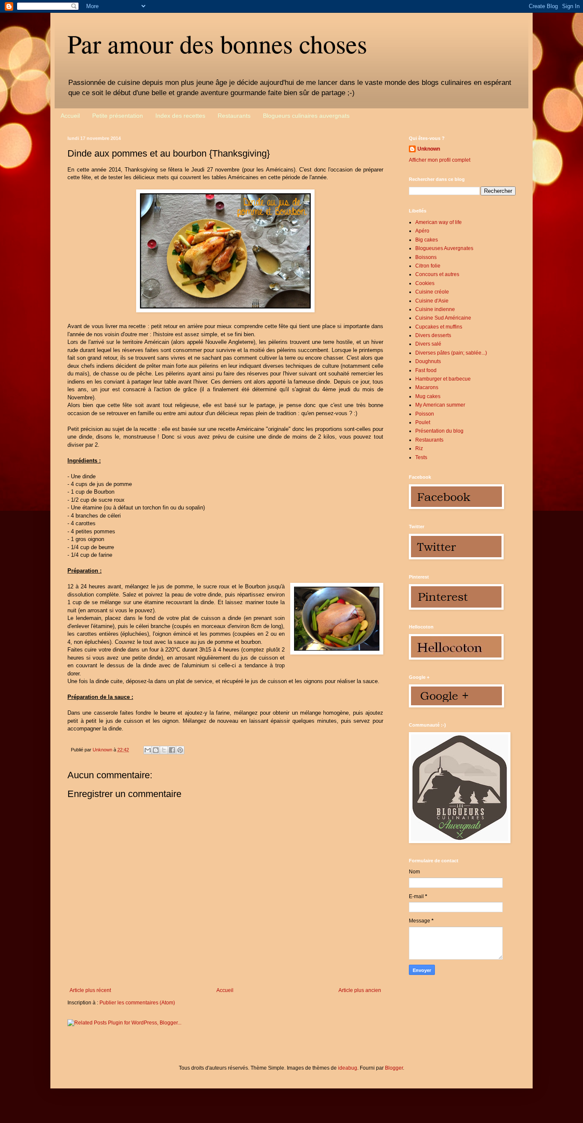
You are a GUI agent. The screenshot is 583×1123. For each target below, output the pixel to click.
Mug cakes (427, 396)
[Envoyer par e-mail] (147, 750)
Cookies (424, 283)
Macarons (426, 387)
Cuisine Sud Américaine (443, 318)
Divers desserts (433, 335)
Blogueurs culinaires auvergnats (306, 115)
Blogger (394, 1068)
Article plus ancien (359, 990)
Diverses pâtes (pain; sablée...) (451, 353)
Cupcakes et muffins (438, 327)
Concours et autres (437, 274)
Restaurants (234, 115)
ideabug (347, 1068)
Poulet (422, 422)
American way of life (438, 222)
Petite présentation (117, 115)
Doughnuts (428, 361)
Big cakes (426, 240)
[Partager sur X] (164, 750)
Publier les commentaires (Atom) (137, 1003)
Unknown (428, 149)
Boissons (426, 257)
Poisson (424, 414)
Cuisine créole (432, 292)
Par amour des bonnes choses (217, 43)
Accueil (70, 115)
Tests (421, 457)
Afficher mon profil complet (439, 160)
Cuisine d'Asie (432, 301)
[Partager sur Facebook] (172, 750)
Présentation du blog (439, 431)
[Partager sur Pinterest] (180, 750)
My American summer (440, 405)
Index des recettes (180, 115)
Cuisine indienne (435, 309)
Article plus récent (90, 990)
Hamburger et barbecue (443, 379)
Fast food (426, 370)
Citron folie (427, 266)
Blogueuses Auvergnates (444, 248)
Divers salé (428, 344)
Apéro (422, 231)
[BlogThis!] (156, 750)
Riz (419, 448)
